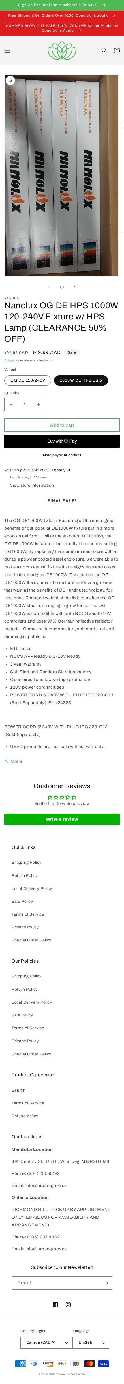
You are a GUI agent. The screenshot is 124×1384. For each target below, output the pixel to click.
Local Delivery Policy (32, 888)
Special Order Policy (31, 940)
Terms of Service (28, 914)
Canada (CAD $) (41, 1342)
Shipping (11, 360)
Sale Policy (22, 901)
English (85, 1342)
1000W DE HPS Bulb (81, 380)
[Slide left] (49, 287)
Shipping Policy (27, 862)
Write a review (62, 819)
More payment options (62, 455)
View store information (32, 485)
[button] (7, 50)
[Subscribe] (105, 1283)
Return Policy (25, 875)
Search (19, 1090)
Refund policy (25, 1116)
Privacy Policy (25, 927)
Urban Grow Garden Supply (67, 1374)
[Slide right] (74, 287)
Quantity (11, 393)
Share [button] (17, 761)
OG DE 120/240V (27, 380)
